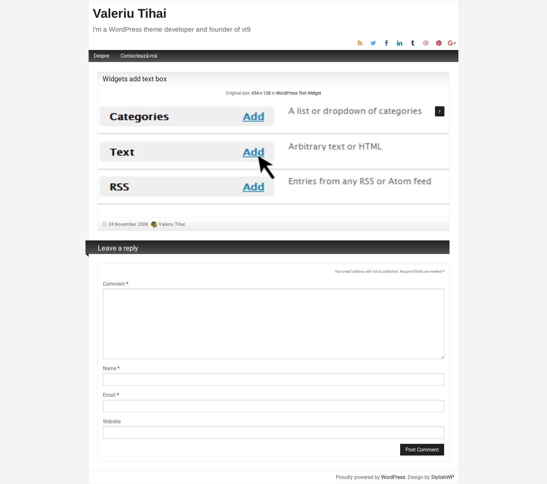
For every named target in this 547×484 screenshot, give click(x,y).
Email (111, 395)
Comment (115, 284)
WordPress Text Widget (298, 93)
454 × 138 (261, 93)
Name (111, 368)
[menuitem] (101, 56)
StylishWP (442, 477)
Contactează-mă (139, 56)
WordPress (393, 477)
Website (112, 422)
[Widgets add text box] (273, 154)
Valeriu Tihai (130, 13)
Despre (101, 56)
